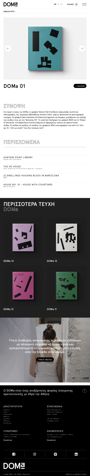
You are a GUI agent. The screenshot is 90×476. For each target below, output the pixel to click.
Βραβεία (6, 416)
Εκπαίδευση (7, 423)
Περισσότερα (8, 440)
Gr (55, 4)
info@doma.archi (52, 421)
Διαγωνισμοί (8, 414)
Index (5, 412)
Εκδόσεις (7, 410)
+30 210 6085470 (52, 418)
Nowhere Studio (80, 474)
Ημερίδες (7, 418)
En (61, 4)
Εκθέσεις (7, 421)
